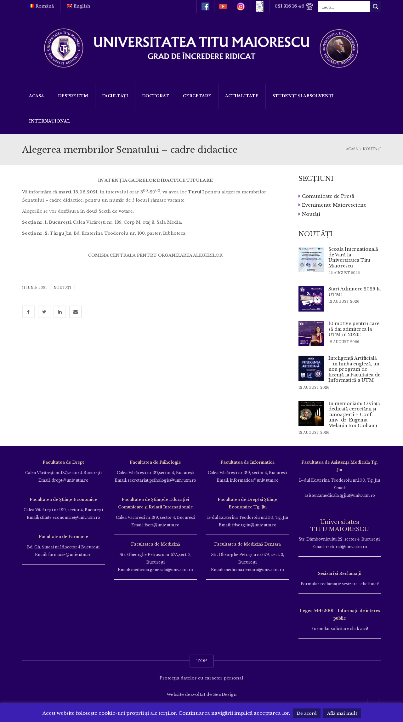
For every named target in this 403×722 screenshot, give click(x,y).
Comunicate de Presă (328, 196)
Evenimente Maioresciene (334, 205)
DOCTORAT (155, 96)
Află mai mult (342, 713)
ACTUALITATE (241, 96)
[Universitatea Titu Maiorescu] (201, 47)
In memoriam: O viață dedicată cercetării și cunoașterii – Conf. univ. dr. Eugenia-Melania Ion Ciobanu (354, 414)
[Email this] (75, 312)
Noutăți (62, 288)
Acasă (36, 96)
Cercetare (197, 96)
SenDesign (225, 694)
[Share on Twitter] (44, 312)
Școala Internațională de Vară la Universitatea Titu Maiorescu (353, 257)
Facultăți (115, 96)
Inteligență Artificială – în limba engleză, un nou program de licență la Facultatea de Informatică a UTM (354, 369)
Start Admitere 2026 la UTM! (354, 291)
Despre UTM (73, 96)
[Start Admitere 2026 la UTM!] (311, 299)
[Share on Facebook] (28, 312)
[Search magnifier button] (375, 6)
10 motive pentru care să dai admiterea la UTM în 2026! (353, 329)
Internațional (49, 121)
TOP (201, 660)
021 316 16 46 (290, 6)
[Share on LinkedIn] (60, 312)
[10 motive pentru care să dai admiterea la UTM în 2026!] (311, 333)
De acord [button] (307, 713)
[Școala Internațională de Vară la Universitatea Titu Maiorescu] (311, 259)
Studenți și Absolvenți (303, 96)
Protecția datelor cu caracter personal (201, 678)
